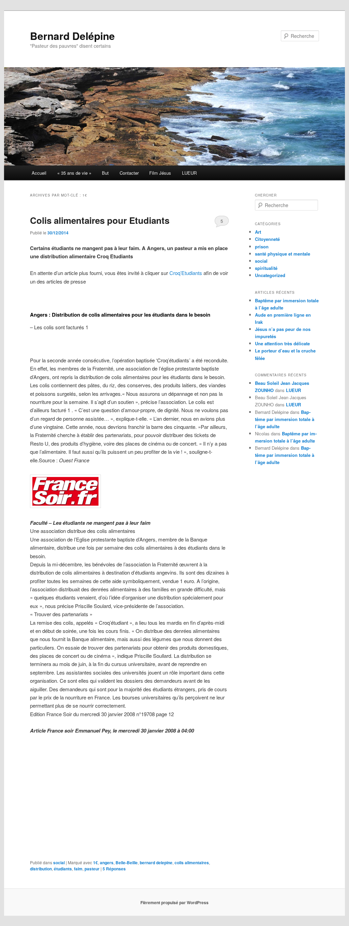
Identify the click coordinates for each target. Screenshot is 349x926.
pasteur (92, 869)
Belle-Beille (127, 862)
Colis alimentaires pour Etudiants (99, 220)
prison (262, 246)
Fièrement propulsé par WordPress (174, 902)
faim (78, 869)
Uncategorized (270, 275)
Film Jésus (160, 173)
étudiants (63, 869)
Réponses (114, 869)
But (105, 173)
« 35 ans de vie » (74, 173)
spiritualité (266, 268)
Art (258, 232)
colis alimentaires (191, 862)
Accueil (39, 173)
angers (106, 862)
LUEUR (189, 173)
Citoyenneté (267, 239)
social (59, 862)
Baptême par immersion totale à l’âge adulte (284, 419)
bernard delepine (156, 862)
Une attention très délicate (282, 343)
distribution (41, 869)
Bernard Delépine (72, 35)
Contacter (129, 173)
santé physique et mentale (282, 253)
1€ (95, 862)
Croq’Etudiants (185, 272)
